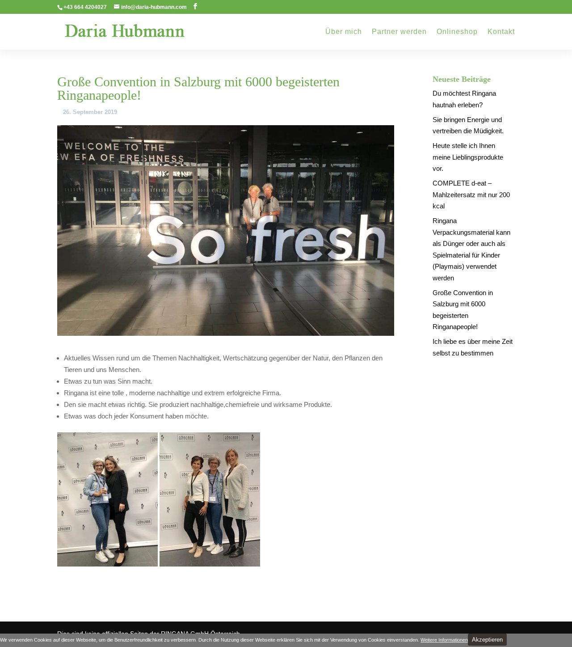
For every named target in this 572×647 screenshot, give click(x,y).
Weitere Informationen (444, 640)
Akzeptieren (487, 639)
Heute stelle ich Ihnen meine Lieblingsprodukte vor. (468, 157)
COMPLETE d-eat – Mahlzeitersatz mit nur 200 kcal (471, 194)
